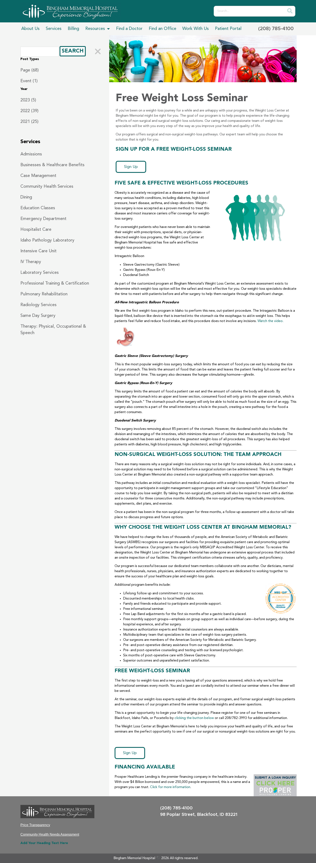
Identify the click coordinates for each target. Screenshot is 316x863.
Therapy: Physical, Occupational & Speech (53, 329)
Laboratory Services (39, 273)
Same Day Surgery (37, 316)
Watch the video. (271, 321)
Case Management (38, 176)
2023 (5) (28, 100)
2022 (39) (29, 111)
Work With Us (195, 29)
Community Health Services (46, 186)
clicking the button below (194, 718)
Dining (26, 197)
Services (53, 29)
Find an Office (162, 29)
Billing (73, 29)
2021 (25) (29, 122)
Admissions (31, 154)
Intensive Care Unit (38, 251)
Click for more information (170, 787)
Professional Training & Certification (54, 283)
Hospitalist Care (35, 230)
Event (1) (29, 81)
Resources (95, 29)
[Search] (289, 11)
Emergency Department (43, 219)
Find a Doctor (129, 29)
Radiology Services (38, 305)
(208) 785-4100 (276, 28)
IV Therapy (30, 262)
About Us (30, 29)
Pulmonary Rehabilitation (43, 294)
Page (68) (29, 70)
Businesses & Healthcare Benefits (52, 165)
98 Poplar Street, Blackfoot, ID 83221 (198, 814)
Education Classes (37, 208)
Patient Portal (228, 29)
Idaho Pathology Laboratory (47, 240)
